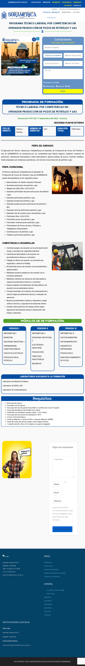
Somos (54, 9)
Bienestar (46, 2)
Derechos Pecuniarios (52, 576)
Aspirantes (56, 2)
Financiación (48, 566)
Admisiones (66, 12)
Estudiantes (66, 2)
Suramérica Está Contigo (17, 2)
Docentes (68, 5)
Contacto (77, 5)
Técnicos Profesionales (69, 9)
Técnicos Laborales (51, 12)
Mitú (68, 86)
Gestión (76, 12)
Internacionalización (51, 569)
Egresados (77, 2)
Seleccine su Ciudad (51, 82)
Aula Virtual (36, 2)
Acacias (61, 86)
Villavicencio (50, 86)
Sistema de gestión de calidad (55, 573)
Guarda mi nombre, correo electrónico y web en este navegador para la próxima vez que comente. (62, 513)
